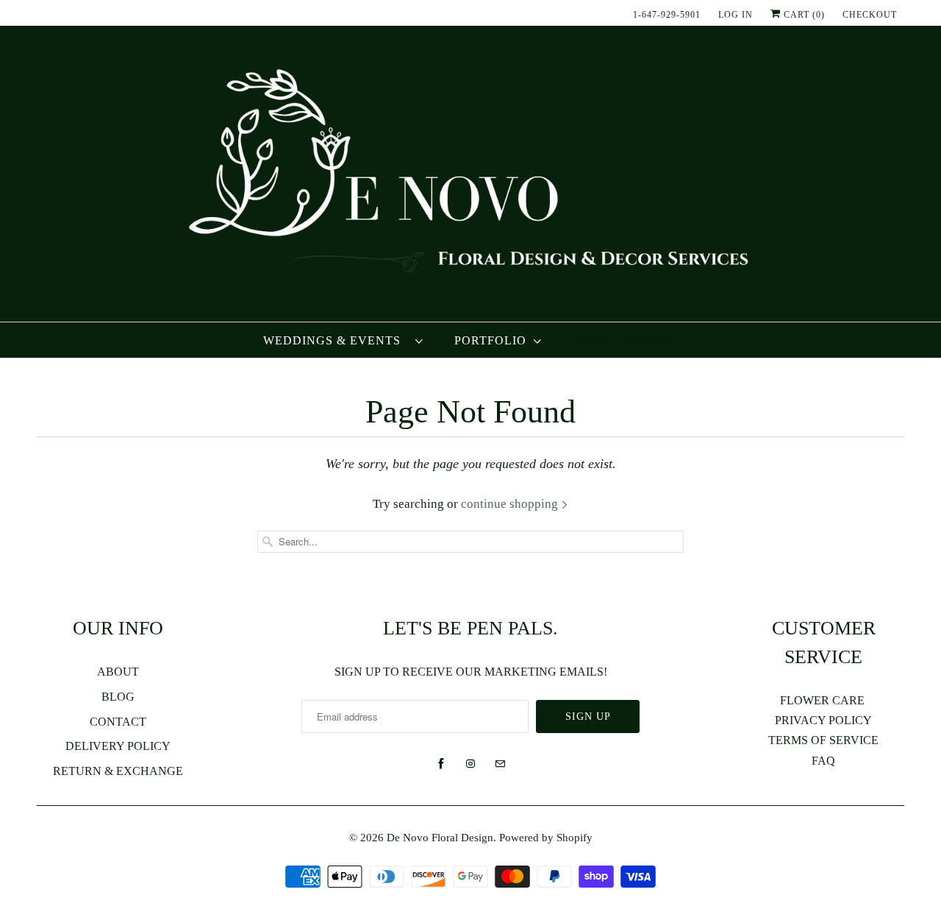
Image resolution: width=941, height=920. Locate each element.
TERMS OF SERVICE (823, 740)
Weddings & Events (335, 340)
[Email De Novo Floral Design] (499, 764)
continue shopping (511, 504)
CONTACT (118, 721)
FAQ (823, 760)
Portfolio (490, 340)
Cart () (803, 15)
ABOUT (118, 671)
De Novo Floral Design (440, 837)
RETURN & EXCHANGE (118, 771)
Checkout (869, 15)
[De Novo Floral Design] (470, 174)
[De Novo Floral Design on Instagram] (470, 764)
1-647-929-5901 (667, 15)
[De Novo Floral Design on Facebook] (441, 764)
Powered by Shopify (546, 837)
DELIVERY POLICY (118, 746)
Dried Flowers (625, 340)
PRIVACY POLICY (823, 720)
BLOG (118, 696)
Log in (735, 15)
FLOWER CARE (823, 700)
